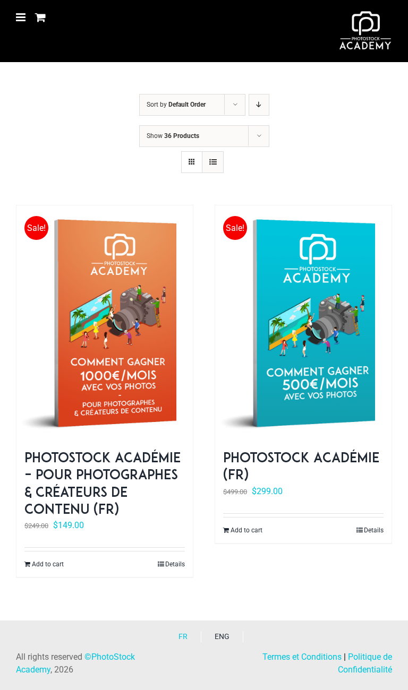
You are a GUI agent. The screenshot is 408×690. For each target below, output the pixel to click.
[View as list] (212, 162)
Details (175, 564)
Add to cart (48, 564)
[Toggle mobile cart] (40, 17)
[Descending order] (259, 105)
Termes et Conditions (302, 657)
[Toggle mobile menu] (21, 17)
